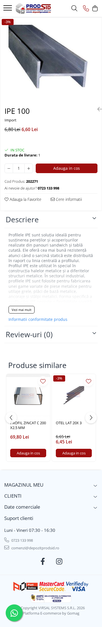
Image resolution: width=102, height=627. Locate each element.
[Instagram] (59, 561)
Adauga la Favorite (24, 199)
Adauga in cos (66, 168)
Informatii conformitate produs (37, 319)
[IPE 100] (51, 60)
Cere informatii (68, 199)
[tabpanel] (51, 60)
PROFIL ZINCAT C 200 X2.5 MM (28, 425)
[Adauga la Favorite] (43, 381)
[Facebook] (43, 561)
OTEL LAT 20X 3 (69, 423)
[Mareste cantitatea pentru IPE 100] (28, 168)
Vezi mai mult (21, 310)
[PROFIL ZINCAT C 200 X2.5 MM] (28, 396)
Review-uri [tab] (29, 334)
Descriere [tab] (22, 219)
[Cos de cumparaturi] (95, 8)
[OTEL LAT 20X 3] (74, 396)
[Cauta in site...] (74, 8)
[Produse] (7, 8)
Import (10, 120)
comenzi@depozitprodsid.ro (34, 547)
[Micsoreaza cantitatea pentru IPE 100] (9, 168)
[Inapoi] (97, 109)
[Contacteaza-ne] (86, 8)
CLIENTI (13, 496)
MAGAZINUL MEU (23, 485)
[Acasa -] (33, 8)
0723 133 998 (21, 540)
